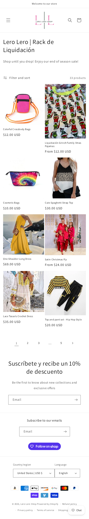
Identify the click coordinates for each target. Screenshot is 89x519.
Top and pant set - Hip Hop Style (63, 319)
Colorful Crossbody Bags (17, 129)
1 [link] (16, 343)
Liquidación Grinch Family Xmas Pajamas (63, 144)
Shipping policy (66, 510)
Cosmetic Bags (11, 202)
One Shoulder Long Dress (17, 258)
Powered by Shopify (47, 503)
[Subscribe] (76, 400)
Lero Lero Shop (28, 503)
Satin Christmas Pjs (56, 259)
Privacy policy (25, 510)
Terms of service (45, 510)
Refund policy (69, 503)
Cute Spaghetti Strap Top (59, 202)
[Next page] (72, 343)
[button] (8, 20)
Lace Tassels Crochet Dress (18, 316)
